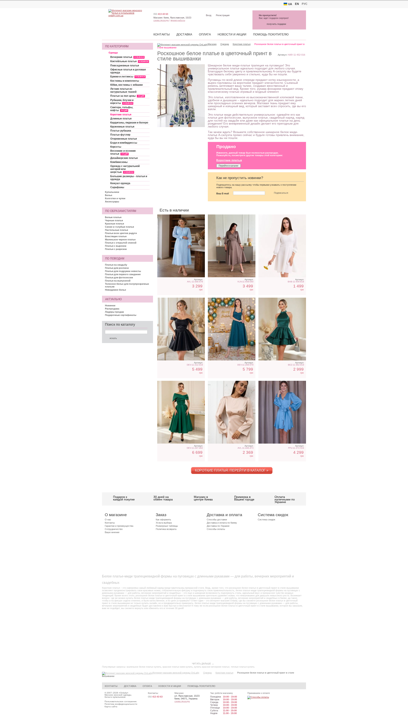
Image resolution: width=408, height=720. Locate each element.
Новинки (110, 305)
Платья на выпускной (117, 280)
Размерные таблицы (167, 526)
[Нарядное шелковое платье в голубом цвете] (282, 412)
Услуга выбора (164, 522)
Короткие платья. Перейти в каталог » (231, 470)
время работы (178, 20)
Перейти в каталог (228, 165)
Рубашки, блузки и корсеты (121, 102)
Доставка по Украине (218, 526)
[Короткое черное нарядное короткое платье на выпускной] (181, 329)
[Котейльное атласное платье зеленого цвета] (282, 329)
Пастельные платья (116, 230)
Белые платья (113, 217)
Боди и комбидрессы (123, 142)
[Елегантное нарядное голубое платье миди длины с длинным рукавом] (181, 245)
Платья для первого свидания (122, 274)
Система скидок (266, 519)
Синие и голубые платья (119, 227)
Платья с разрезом (116, 249)
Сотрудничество (114, 529)
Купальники (112, 192)
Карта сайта (111, 706)
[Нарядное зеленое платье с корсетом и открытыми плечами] (181, 412)
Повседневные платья (124, 65)
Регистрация (223, 15)
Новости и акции (232, 34)
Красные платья (114, 223)
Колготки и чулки (115, 198)
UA (290, 4)
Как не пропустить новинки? (239, 178)
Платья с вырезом (115, 246)
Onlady (123, 693)
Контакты (161, 34)
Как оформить (163, 519)
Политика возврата (166, 529)
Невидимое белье (115, 290)
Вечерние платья (127, 57)
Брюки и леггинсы (127, 76)
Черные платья (114, 220)
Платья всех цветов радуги (121, 233)
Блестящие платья (115, 236)
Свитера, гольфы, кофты (121, 109)
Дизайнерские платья (124, 158)
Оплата (205, 34)
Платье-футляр (120, 134)
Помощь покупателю (271, 34)
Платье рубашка (120, 130)
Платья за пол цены (127, 95)
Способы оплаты (216, 529)
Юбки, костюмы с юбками (126, 84)
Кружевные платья (122, 126)
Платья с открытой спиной (120, 242)
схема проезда (161, 20)
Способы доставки (217, 519)
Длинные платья (121, 118)
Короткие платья (120, 114)
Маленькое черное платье (120, 239)
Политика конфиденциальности (121, 704)
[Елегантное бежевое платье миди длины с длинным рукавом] (231, 412)
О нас (108, 519)
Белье (108, 195)
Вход (208, 15)
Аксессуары (112, 201)
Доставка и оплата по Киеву (222, 522)
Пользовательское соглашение (121, 701)
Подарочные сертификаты (120, 315)
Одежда (113, 52)
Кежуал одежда (120, 183)
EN (297, 4)
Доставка (184, 34)
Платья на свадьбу (116, 264)
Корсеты (115, 146)
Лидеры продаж (114, 312)
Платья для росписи (117, 268)
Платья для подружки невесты (123, 271)
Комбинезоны (119, 162)
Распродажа (112, 308)
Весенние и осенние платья (123, 152)
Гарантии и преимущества (119, 526)
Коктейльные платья (129, 61)
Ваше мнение (112, 532)
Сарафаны (117, 187)
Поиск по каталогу (120, 324)
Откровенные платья (123, 138)
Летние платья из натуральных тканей (123, 90)
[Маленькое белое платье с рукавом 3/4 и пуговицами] (282, 245)
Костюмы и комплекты (124, 80)
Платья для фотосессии (119, 277)
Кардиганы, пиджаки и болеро (129, 122)
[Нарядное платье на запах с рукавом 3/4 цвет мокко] (231, 245)
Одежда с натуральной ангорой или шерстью (125, 169)
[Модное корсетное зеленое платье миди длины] (231, 329)
